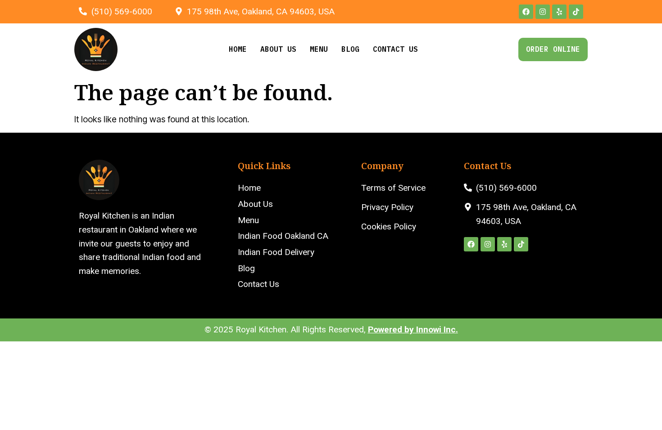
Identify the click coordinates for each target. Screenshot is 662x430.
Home (238, 49)
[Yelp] (559, 11)
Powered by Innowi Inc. (413, 329)
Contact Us (395, 49)
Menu (319, 49)
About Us (278, 49)
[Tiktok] (576, 11)
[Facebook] (526, 11)
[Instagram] (542, 11)
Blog (350, 49)
